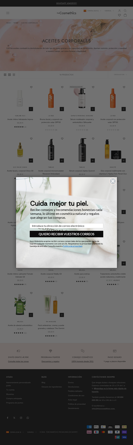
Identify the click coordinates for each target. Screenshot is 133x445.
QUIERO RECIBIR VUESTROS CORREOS (66, 234)
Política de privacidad (72, 246)
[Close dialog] (113, 181)
